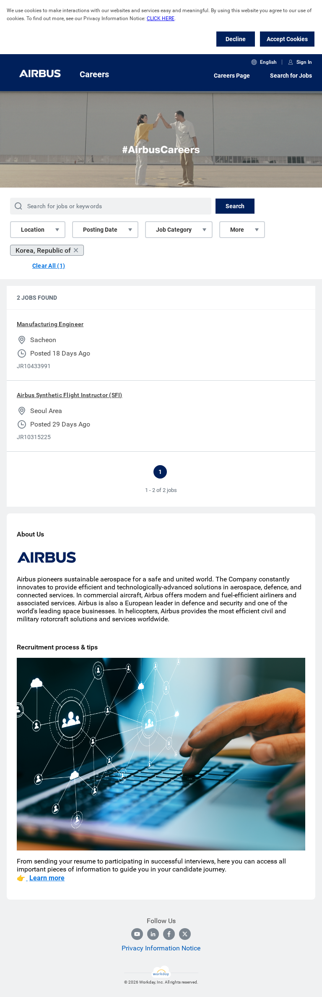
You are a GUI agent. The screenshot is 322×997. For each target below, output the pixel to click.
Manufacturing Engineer (50, 324)
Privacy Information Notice (161, 948)
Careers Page (232, 75)
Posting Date (100, 229)
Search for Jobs (291, 75)
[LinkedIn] (153, 934)
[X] (185, 934)
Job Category (174, 229)
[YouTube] (137, 934)
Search (235, 206)
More (237, 229)
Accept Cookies (287, 39)
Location (32, 229)
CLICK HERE (160, 18)
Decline (236, 39)
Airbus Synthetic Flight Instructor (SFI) (69, 395)
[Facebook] (169, 934)
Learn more (47, 878)
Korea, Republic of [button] (43, 250)
